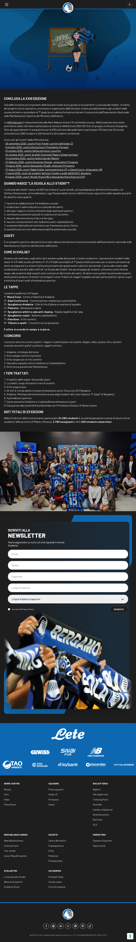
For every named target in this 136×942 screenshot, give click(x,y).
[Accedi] (129, 4)
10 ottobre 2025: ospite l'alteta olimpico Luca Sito (33, 150)
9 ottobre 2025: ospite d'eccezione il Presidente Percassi (37, 147)
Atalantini (10, 870)
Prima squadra (55, 789)
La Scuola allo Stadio (15, 876)
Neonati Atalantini (13, 881)
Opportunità (99, 845)
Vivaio (51, 804)
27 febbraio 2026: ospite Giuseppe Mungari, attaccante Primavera (41, 162)
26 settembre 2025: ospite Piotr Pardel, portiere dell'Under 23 (39, 143)
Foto (6, 794)
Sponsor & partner (102, 840)
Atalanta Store (11, 886)
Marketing (99, 834)
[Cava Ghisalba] (40, 765)
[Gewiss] (40, 752)
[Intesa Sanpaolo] (68, 764)
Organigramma (56, 845)
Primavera (53, 799)
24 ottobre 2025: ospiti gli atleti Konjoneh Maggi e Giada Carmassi (41, 154)
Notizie (7, 789)
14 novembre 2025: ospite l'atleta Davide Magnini (32, 158)
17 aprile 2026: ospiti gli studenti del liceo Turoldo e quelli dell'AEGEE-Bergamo (48, 173)
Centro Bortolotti (57, 840)
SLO (95, 824)
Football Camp (55, 876)
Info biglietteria (100, 794)
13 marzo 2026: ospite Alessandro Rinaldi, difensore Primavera (39, 165)
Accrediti (97, 804)
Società (53, 834)
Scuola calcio (55, 881)
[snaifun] (68, 752)
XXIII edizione (14, 122)
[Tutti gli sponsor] (124, 765)
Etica (51, 850)
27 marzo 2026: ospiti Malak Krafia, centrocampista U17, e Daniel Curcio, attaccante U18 (53, 169)
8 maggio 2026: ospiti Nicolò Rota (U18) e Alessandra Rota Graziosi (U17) (45, 176)
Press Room (10, 804)
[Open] (6, 4)
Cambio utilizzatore (102, 809)
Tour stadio (10, 850)
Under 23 (52, 794)
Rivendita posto (101, 814)
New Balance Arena (16, 834)
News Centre (12, 783)
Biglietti (97, 789)
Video (7, 799)
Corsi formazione (56, 886)
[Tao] (12, 765)
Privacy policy (55, 860)
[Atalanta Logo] (68, 8)
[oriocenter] (96, 765)
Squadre (53, 783)
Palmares (53, 855)
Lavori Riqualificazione (15, 855)
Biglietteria (100, 783)
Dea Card (97, 819)
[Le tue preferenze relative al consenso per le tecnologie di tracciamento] (130, 936)
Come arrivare (11, 845)
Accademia (54, 870)
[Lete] (68, 736)
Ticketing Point (100, 799)
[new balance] (96, 752)
